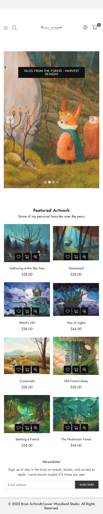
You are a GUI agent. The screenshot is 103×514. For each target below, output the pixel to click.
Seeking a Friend (27, 439)
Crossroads (27, 381)
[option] (51, 119)
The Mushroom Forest (76, 439)
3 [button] (53, 182)
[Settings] (85, 27)
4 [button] (57, 182)
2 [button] (49, 182)
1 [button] (45, 182)
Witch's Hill (27, 322)
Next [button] (93, 119)
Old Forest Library (76, 381)
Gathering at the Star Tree (27, 268)
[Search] (14, 27)
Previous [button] (10, 119)
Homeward (76, 268)
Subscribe (87, 485)
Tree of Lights (76, 322)
